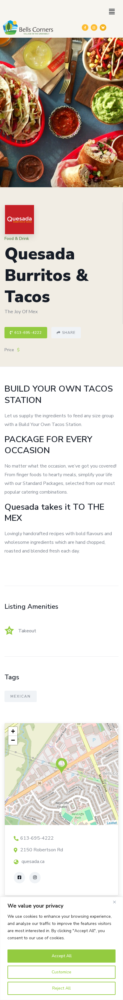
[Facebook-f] (85, 27)
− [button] (13, 740)
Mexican (20, 696)
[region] (61, 948)
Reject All (61, 988)
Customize (61, 972)
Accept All (62, 956)
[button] (112, 11)
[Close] (116, 901)
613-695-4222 (28, 332)
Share (69, 332)
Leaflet (112, 822)
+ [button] (13, 731)
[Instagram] (94, 27)
